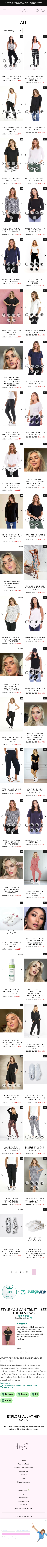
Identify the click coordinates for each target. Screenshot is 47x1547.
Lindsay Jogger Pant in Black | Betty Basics (12, 1200)
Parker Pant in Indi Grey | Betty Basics (12, 790)
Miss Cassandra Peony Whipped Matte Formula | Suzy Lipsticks (35, 736)
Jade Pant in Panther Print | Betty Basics (12, 1149)
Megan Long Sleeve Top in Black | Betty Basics (35, 230)
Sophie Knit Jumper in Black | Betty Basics (12, 537)
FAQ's (24, 1460)
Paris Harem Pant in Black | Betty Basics (12, 129)
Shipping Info (23, 1471)
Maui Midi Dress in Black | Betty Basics (11, 332)
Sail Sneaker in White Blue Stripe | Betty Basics (35, 1097)
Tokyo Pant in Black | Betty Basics (35, 281)
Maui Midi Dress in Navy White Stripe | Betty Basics (35, 1200)
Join (15, 1534)
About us (23, 1475)
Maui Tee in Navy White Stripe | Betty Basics (11, 842)
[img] (23, 1316)
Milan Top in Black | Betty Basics (35, 128)
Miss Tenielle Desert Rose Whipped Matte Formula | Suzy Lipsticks (35, 993)
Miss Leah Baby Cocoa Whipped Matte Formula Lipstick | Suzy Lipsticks (12, 381)
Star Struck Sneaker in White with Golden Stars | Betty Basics (35, 1252)
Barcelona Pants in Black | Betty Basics (12, 739)
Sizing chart (24, 1494)
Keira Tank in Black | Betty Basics (35, 689)
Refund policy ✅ (23, 1490)
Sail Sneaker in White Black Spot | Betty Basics (12, 1251)
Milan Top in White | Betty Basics (35, 179)
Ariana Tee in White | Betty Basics (35, 331)
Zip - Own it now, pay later (23, 1508)
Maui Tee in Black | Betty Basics (35, 536)
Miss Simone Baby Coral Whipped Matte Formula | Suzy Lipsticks (35, 941)
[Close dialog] (45, 1520)
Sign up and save (23, 1516)
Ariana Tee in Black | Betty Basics (12, 179)
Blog (23, 1478)
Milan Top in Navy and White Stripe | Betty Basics (11, 230)
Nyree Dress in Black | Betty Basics (11, 1097)
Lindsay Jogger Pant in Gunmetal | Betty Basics (12, 434)
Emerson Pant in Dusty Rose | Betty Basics (35, 893)
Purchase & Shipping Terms (23, 1468)
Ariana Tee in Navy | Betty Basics (35, 841)
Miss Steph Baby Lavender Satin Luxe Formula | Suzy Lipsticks (12, 687)
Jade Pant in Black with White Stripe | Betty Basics (35, 78)
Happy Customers (23, 1482)
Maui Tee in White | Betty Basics (35, 433)
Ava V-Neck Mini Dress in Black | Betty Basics (35, 791)
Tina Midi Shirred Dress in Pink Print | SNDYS (35, 588)
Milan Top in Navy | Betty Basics (12, 280)
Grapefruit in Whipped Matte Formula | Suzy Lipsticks (12, 890)
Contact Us (23, 1505)
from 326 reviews (22, 1318)
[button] (21, 1352)
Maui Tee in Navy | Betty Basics (35, 382)
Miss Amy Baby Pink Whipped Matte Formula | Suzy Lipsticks (12, 584)
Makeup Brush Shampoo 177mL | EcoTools (11, 991)
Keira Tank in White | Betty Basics (35, 638)
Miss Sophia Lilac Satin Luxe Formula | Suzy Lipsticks (12, 1042)
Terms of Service (23, 1501)
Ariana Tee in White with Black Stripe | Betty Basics (12, 639)
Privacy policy (23, 1497)
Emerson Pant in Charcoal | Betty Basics (35, 1046)
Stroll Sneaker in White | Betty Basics (11, 944)
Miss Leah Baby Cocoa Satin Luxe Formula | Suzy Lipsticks (35, 482)
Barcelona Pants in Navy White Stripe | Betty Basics (35, 1149)
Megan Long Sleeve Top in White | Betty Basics (12, 485)
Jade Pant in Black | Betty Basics (12, 77)
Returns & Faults (23, 1464)
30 (27, 1272)
